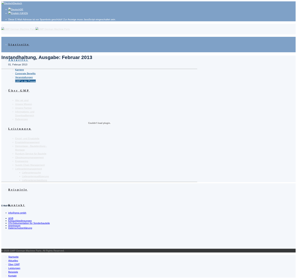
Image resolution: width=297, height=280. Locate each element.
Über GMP (14, 264)
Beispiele (18, 189)
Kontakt (16, 205)
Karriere (19, 69)
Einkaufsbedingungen (20, 220)
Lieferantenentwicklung (34, 180)
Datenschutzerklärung (20, 228)
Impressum (14, 225)
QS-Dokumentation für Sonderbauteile (29, 223)
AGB (10, 218)
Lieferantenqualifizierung (35, 176)
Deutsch (17, 3)
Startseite (18, 44)
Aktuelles (18, 59)
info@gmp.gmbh (17, 212)
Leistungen (14, 268)
